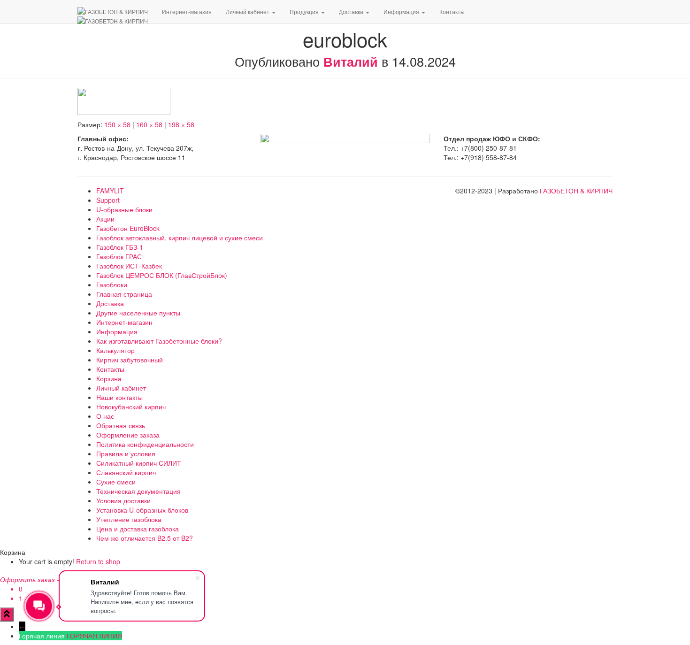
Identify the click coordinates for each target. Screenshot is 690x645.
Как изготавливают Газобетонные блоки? (159, 341)
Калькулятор (115, 350)
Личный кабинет (248, 11)
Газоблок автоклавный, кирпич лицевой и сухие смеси (179, 237)
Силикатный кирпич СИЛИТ (138, 463)
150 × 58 (117, 124)
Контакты (452, 11)
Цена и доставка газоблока (137, 528)
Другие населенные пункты (138, 312)
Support (108, 200)
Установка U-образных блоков (142, 509)
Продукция (305, 11)
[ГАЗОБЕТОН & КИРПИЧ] (112, 11)
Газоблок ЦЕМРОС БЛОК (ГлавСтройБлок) (161, 275)
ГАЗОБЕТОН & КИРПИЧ (576, 190)
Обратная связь (120, 425)
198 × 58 (181, 124)
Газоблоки (111, 284)
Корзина (109, 378)
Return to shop (98, 561)
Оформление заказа (128, 434)
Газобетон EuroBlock (128, 228)
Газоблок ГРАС (119, 256)
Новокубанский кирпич (131, 406)
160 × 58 (149, 124)
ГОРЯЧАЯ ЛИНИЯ (94, 635)
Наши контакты (119, 397)
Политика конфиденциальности (145, 444)
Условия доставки (123, 500)
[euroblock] (123, 100)
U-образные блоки (124, 209)
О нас (105, 416)
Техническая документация (138, 491)
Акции (105, 218)
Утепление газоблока (128, 519)
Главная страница (124, 294)
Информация (402, 11)
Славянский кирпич (126, 472)
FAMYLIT (110, 190)
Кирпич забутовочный (129, 359)
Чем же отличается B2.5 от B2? (144, 538)
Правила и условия (125, 453)
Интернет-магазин (187, 11)
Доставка (352, 11)
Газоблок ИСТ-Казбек (129, 265)
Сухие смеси (116, 481)
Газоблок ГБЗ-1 (119, 247)
